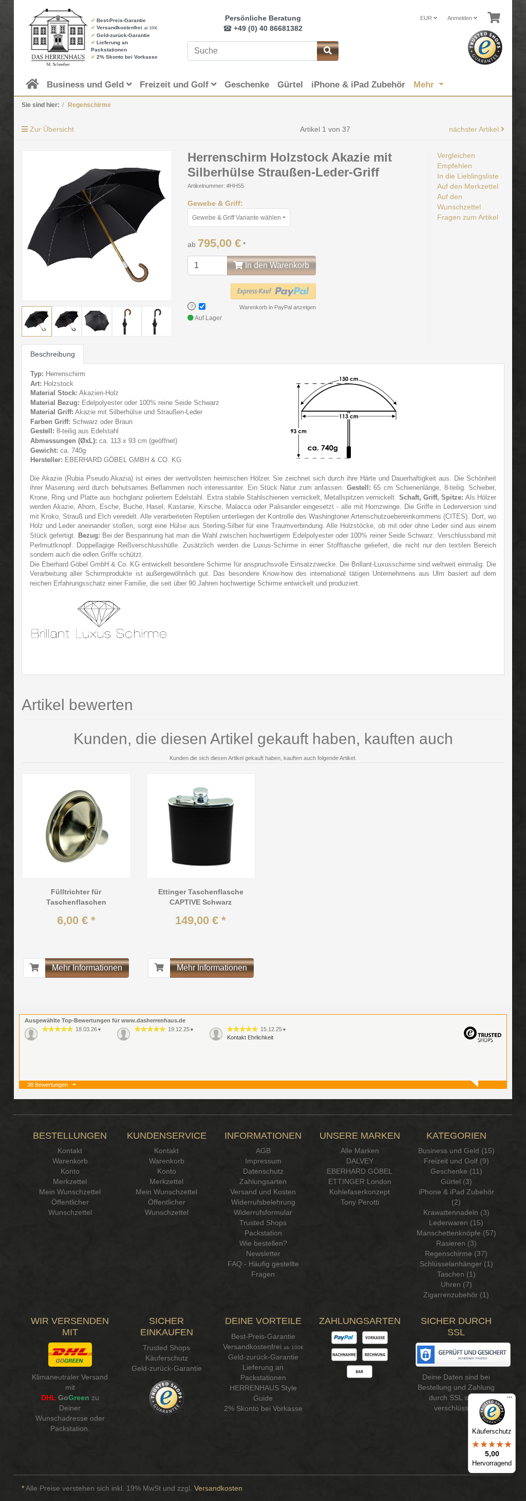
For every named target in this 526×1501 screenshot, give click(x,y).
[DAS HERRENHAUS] (49, 37)
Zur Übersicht (51, 129)
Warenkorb (70, 1161)
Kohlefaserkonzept (359, 1192)
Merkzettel (70, 1181)
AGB (263, 1150)
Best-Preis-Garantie (121, 20)
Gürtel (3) (456, 1181)
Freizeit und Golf (175, 85)
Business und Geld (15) (456, 1150)
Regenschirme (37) (456, 1253)
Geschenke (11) (456, 1171)
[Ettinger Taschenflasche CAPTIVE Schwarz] (201, 826)
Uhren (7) (456, 1284)
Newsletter (263, 1253)
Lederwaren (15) (456, 1223)
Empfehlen (454, 166)
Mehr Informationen (87, 967)
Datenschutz (263, 1171)
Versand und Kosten (263, 1192)
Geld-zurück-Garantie (123, 35)
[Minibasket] (493, 18)
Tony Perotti (360, 1202)
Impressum (263, 1161)
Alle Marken (360, 1150)
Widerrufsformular (263, 1212)
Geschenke (246, 85)
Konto (70, 1171)
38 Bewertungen (47, 1085)
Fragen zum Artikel (467, 217)
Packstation (263, 1233)
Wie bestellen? (263, 1243)
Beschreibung (52, 354)
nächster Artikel (475, 129)
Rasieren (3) (456, 1243)
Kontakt (70, 1150)
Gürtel (290, 85)
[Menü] (509, 1399)
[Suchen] (328, 51)
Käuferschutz (166, 1358)
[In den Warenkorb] (34, 968)
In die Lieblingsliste (468, 176)
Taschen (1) (456, 1274)
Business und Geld (86, 85)
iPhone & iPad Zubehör (358, 85)
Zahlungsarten (263, 1181)
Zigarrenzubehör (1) (456, 1295)
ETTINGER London (359, 1181)
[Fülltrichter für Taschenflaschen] (76, 826)
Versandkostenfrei (119, 27)
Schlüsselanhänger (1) (456, 1264)
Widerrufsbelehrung (263, 1202)
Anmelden (460, 18)
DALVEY (359, 1161)
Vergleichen (456, 155)
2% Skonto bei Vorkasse (127, 57)
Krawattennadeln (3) (456, 1212)
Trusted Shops (263, 1223)
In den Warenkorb (276, 265)
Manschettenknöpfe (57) (456, 1233)
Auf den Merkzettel (467, 186)
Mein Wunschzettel (70, 1192)
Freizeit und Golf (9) (456, 1161)
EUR (427, 18)
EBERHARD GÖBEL (359, 1171)
